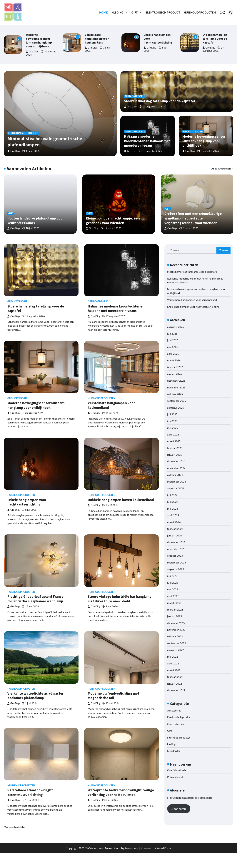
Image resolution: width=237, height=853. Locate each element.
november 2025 (176, 387)
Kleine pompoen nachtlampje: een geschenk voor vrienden (113, 220)
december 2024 (176, 461)
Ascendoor (132, 848)
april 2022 (173, 663)
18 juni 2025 (32, 228)
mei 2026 (172, 346)
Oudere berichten (15, 827)
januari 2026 (174, 373)
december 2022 (176, 622)
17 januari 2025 (112, 228)
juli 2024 (172, 495)
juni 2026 (172, 340)
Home (103, 12)
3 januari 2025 (190, 228)
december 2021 (176, 690)
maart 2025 (174, 441)
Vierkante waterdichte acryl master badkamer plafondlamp (35, 695)
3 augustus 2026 (210, 151)
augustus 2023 (175, 569)
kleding (117, 12)
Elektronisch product (163, 12)
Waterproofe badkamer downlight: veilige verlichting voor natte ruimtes (121, 792)
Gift (134, 12)
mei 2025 (172, 427)
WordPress (163, 848)
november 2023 (176, 548)
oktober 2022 (175, 636)
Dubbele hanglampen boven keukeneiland (121, 500)
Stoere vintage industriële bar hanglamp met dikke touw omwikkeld (119, 598)
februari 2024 (175, 528)
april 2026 (173, 353)
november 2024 (176, 468)
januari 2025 (174, 454)
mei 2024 (172, 508)
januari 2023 (174, 616)
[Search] (230, 12)
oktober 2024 (175, 474)
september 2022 (176, 643)
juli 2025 (172, 414)
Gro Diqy (38, 47)
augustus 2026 (175, 326)
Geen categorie (135, 96)
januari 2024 (174, 535)
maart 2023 (174, 602)
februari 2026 (175, 367)
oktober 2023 (175, 555)
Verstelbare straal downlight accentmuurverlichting (30, 792)
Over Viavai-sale (176, 770)
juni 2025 (172, 421)
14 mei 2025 (33, 151)
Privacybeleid (175, 776)
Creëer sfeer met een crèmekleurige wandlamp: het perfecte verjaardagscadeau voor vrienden (193, 218)
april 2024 (173, 515)
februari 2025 (175, 447)
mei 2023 (172, 589)
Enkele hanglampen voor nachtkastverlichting (26, 502)
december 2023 (176, 542)
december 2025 (176, 380)
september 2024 (176, 481)
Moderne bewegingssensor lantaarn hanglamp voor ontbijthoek (204, 141)
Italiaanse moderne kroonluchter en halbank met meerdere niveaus (147, 141)
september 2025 (176, 400)
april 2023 (173, 596)
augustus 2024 (175, 488)
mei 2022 (172, 656)
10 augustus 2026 (217, 53)
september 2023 (176, 562)
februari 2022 (175, 676)
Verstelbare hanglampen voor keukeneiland (42, 38)
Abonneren (178, 808)
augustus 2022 (175, 649)
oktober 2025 (175, 393)
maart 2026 (174, 360)
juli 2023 (172, 575)
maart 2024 (174, 521)
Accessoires (174, 710)
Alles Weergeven (221, 168)
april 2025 (173, 434)
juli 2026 (172, 333)
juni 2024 (172, 501)
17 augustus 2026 (152, 106)
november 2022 (176, 629)
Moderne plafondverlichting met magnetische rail (113, 695)
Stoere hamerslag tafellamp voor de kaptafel (160, 38)
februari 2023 (175, 609)
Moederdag (173, 750)
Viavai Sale (96, 848)
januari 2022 (174, 683)
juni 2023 (172, 582)
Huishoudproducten (200, 12)
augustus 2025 (175, 407)
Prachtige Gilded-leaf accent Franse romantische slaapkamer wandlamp (35, 598)
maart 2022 (174, 669)
